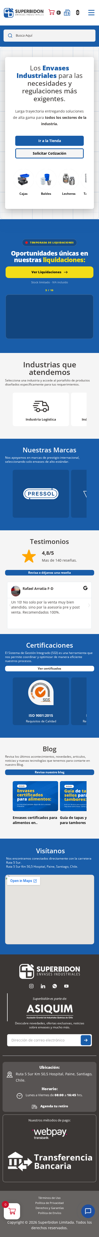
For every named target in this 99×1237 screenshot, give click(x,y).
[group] (41, 409)
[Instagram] (31, 986)
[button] (10, 605)
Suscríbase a (86, 1040)
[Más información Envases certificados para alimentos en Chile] (35, 796)
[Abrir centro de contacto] (88, 1211)
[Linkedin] (43, 986)
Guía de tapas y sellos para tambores (79, 820)
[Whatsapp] (54, 986)
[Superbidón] (24, 13)
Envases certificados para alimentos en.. (35, 820)
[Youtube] (66, 986)
